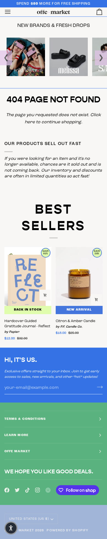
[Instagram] (37, 490)
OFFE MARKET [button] (17, 451)
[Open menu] (12, 11)
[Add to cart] (45, 295)
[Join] (98, 386)
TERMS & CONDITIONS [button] (25, 419)
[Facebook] (6, 490)
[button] (11, 528)
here (30, 122)
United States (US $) (29, 519)
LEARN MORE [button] (16, 435)
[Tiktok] (27, 490)
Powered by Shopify (67, 530)
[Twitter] (17, 490)
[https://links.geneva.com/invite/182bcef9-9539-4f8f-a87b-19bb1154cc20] (48, 490)
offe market (21, 530)
